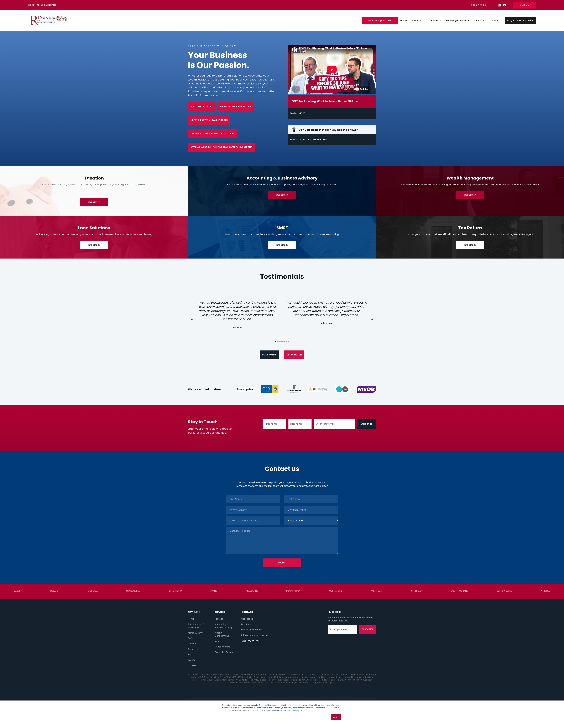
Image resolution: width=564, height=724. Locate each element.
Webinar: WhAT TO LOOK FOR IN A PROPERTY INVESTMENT (221, 147)
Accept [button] (336, 717)
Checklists (193, 649)
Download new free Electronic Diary (212, 133)
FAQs (190, 638)
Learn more (94, 202)
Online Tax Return (224, 652)
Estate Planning (222, 646)
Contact (192, 643)
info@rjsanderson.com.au (254, 635)
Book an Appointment (380, 20)
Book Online (269, 354)
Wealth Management (222, 634)
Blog (190, 654)
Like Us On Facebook (251, 629)
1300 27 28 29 (250, 641)
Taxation (219, 618)
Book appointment (202, 106)
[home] (48, 20)
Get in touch (294, 354)
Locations (524, 5)
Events (191, 659)
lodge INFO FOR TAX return (235, 106)
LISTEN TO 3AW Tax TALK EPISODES (209, 120)
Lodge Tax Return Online (520, 20)
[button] (418, 20)
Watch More (297, 113)
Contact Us (247, 618)
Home (403, 20)
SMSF (217, 641)
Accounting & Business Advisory (223, 626)
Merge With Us (195, 632)
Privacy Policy (298, 710)
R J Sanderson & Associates (196, 626)
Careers (192, 665)
